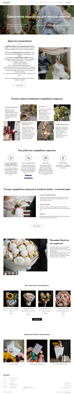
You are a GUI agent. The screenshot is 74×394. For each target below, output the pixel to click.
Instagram (15, 387)
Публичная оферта (67, 385)
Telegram (11, 384)
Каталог (31, 2)
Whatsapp (15, 384)
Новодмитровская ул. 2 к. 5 (14, 378)
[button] (20, 85)
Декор (41, 2)
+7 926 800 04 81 (60, 2)
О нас (37, 2)
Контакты (53, 2)
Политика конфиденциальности (65, 387)
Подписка (47, 2)
